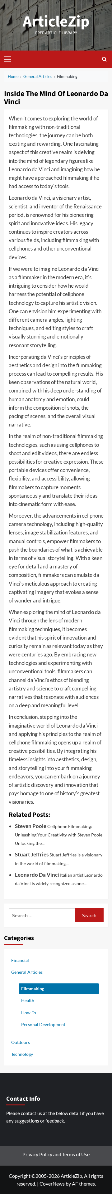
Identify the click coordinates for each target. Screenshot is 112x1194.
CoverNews (52, 1184)
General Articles (27, 972)
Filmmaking (32, 988)
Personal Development (43, 1024)
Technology (22, 1054)
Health (27, 1000)
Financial (20, 960)
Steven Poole (30, 826)
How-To (28, 1012)
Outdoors (20, 1042)
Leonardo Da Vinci (37, 874)
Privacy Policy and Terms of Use (56, 1154)
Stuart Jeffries (32, 854)
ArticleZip (56, 22)
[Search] (104, 59)
